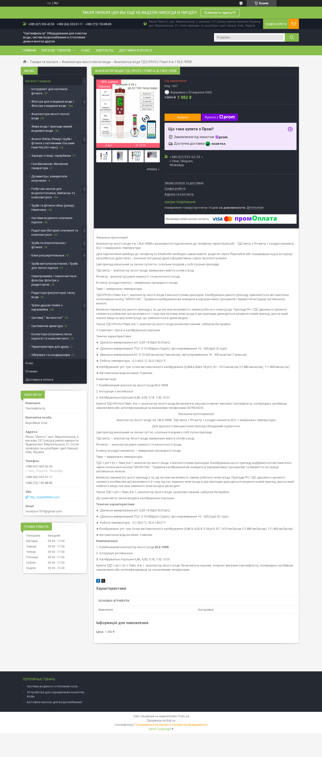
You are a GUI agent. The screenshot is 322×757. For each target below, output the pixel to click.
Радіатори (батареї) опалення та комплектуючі (54, 232)
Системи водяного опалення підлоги (51, 220)
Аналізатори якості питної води (86, 62)
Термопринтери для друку (50, 346)
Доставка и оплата (135, 50)
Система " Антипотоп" (47, 317)
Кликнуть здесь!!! (220, 12)
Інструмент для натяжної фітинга (49, 91)
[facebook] (98, 581)
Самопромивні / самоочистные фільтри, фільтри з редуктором (53, 280)
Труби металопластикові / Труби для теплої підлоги (54, 266)
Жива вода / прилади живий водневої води (51, 128)
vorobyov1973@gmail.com (43, 511)
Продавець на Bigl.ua (161, 720)
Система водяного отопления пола (52, 686)
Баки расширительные (47, 255)
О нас (85, 50)
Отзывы (31, 371)
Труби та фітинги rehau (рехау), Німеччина (53, 207)
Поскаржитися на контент (152, 724)
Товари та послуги (44, 62)
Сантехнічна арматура (47, 326)
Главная (29, 50)
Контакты (104, 50)
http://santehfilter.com (45, 497)
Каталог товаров (56, 50)
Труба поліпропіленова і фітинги (48, 245)
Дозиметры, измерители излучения (49, 178)
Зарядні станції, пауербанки (51, 155)
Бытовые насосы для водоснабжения (54, 702)
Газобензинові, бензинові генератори (49, 166)
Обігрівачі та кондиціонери (50, 355)
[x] (103, 581)
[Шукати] (292, 37)
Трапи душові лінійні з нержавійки (47, 307)
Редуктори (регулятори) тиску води (53, 295)
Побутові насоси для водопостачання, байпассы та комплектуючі (53, 193)
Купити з (211, 117)
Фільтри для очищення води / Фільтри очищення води (52, 104)
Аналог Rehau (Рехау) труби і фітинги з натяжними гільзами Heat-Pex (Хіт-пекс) (52, 143)
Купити (182, 117)
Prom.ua (183, 716)
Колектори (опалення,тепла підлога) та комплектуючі (51, 336)
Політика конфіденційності (189, 724)
